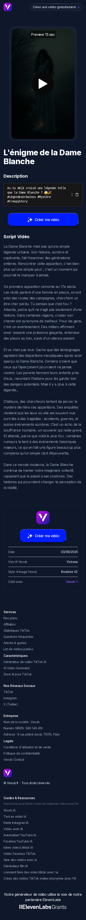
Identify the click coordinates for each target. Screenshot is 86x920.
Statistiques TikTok (16, 630)
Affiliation (10, 624)
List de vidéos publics (18, 649)
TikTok (8, 692)
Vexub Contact (14, 759)
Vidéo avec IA (13, 829)
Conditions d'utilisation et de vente (27, 747)
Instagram (10, 698)
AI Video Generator (17, 668)
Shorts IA (9, 810)
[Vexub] (43, 773)
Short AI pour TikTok (18, 674)
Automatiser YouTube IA (20, 835)
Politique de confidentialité (22, 753)
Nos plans (10, 618)
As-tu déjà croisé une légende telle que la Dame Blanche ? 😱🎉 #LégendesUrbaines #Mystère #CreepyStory (37, 194)
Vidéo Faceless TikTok (20, 853)
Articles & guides (15, 643)
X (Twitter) (11, 704)
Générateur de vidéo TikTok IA (25, 662)
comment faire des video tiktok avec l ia (31, 872)
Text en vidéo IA (15, 816)
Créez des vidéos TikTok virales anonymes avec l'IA (40, 878)
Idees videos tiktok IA (18, 847)
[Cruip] (8, 7)
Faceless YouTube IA (18, 841)
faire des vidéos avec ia (20, 860)
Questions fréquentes (18, 637)
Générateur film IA (16, 866)
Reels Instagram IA (16, 823)
